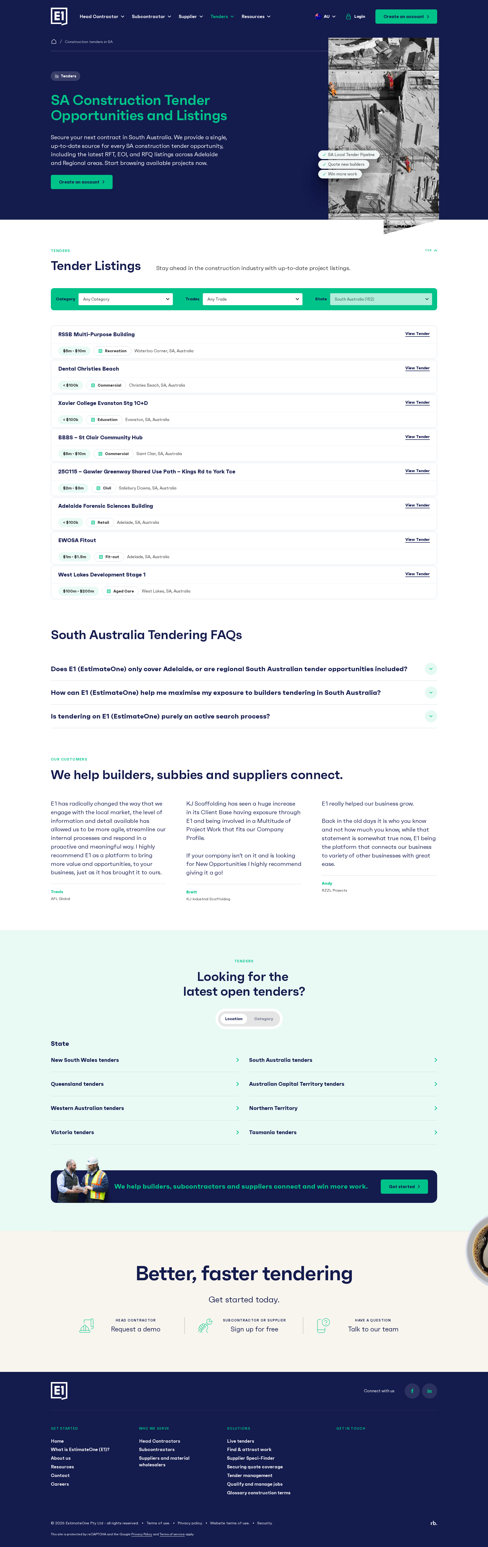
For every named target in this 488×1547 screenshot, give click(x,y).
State (321, 298)
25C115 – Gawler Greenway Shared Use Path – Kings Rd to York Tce (146, 471)
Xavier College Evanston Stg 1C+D (103, 403)
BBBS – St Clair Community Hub (100, 437)
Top (428, 250)
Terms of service (172, 1534)
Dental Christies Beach (88, 368)
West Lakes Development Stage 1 (102, 574)
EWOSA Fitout (77, 540)
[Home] (54, 41)
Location (233, 1018)
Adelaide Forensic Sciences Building (105, 506)
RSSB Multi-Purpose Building (96, 334)
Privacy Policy (141, 1534)
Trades (193, 298)
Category (65, 298)
